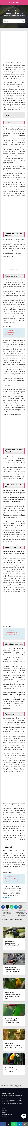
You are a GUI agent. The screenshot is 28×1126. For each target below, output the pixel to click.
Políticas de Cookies (7, 1114)
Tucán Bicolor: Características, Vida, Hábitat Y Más (6, 913)
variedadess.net (14, 2)
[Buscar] (22, 20)
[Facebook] (3, 907)
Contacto (4, 1112)
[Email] (20, 907)
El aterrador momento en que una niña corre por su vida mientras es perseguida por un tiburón (12, 1100)
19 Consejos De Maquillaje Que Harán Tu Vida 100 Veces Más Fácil (12, 1096)
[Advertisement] (14, 47)
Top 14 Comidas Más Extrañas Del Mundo (12, 1103)
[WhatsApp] (12, 907)
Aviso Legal (4, 1110)
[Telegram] (16, 907)
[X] (7, 907)
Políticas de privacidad (7, 1116)
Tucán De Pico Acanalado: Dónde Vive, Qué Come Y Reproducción (21, 913)
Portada (3, 1118)
